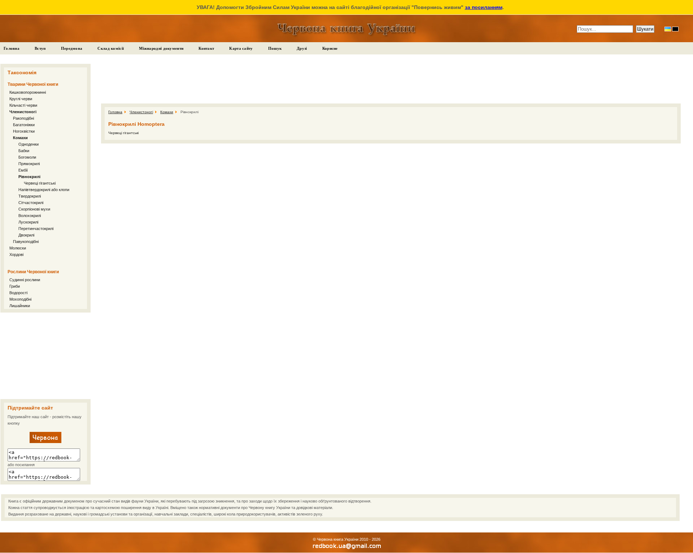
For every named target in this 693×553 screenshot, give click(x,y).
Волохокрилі (29, 215)
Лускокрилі (28, 222)
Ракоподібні (23, 118)
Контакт (206, 48)
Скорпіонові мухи (34, 209)
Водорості (18, 293)
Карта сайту (241, 48)
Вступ (40, 48)
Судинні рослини (24, 280)
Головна (11, 48)
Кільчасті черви (23, 105)
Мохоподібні (20, 299)
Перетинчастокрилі (35, 228)
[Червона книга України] (45, 441)
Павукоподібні (26, 241)
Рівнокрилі (29, 176)
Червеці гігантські (40, 183)
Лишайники (19, 306)
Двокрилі (26, 235)
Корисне (330, 48)
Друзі (302, 48)
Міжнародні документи (161, 48)
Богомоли (27, 157)
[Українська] (668, 29)
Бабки (23, 151)
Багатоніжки (24, 125)
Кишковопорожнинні (27, 92)
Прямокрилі (29, 164)
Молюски (17, 248)
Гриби (14, 286)
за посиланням (483, 7)
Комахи (20, 138)
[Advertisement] (45, 356)
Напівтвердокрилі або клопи (43, 189)
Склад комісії (110, 48)
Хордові (16, 254)
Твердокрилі (29, 196)
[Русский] (675, 29)
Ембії (23, 170)
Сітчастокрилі (30, 202)
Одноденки (28, 144)
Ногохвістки (24, 131)
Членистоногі (22, 112)
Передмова (72, 48)
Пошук (275, 48)
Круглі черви (20, 99)
